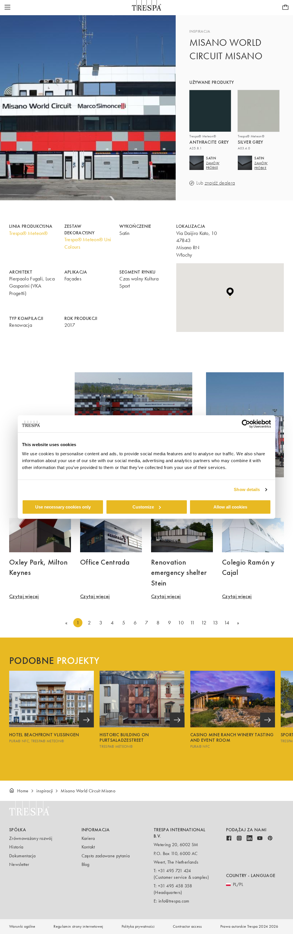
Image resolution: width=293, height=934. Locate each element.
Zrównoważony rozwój (30, 838)
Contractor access (187, 926)
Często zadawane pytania (106, 855)
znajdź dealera (220, 183)
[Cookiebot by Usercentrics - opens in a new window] (246, 423)
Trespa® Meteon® (28, 233)
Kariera (88, 838)
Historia (16, 847)
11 (192, 623)
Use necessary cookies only (63, 506)
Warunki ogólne (22, 926)
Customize (143, 506)
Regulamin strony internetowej (78, 926)
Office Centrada (105, 562)
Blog (86, 864)
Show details (247, 489)
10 (181, 623)
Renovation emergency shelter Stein (179, 572)
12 (203, 623)
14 (226, 623)
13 (215, 623)
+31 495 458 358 (175, 886)
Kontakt (88, 847)
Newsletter (19, 864)
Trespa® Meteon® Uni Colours (87, 243)
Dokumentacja (22, 855)
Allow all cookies (230, 506)
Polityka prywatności (138, 926)
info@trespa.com (174, 901)
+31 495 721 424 (174, 870)
